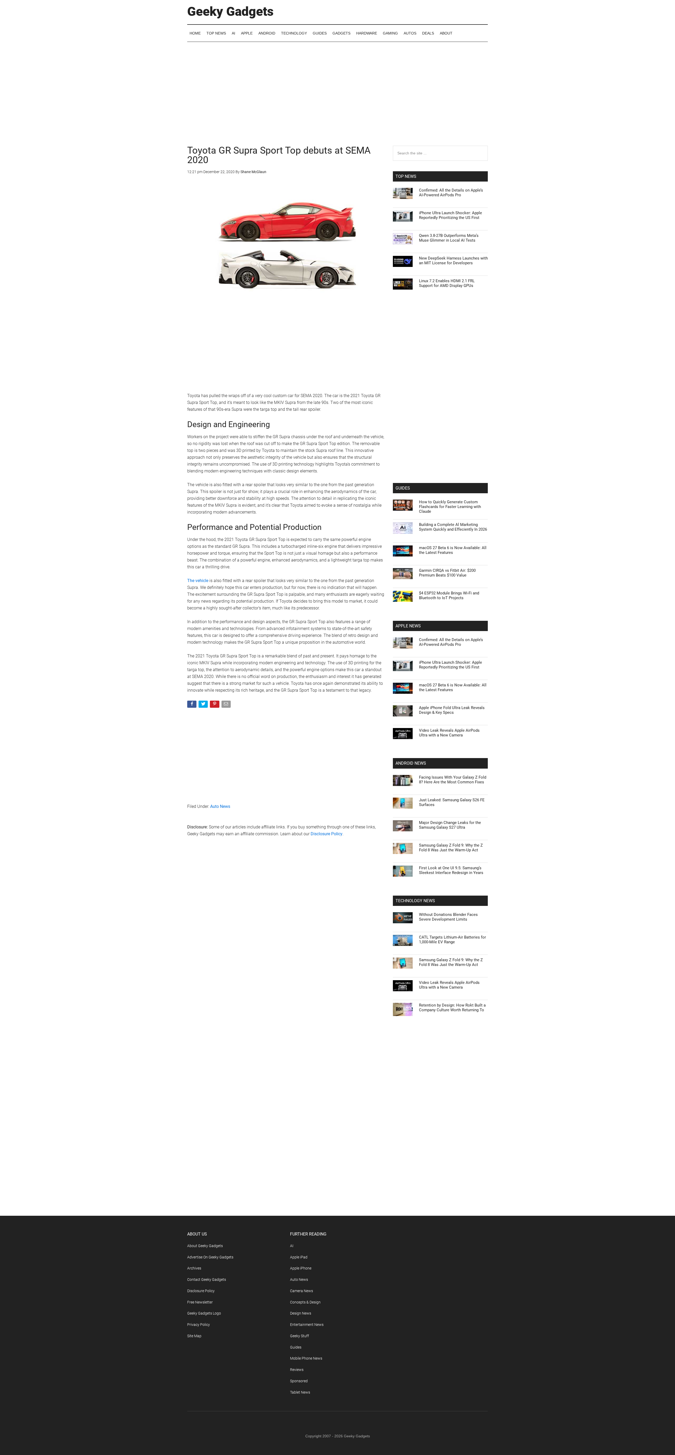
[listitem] (337, 714)
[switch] (403, 726)
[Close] (429, 643)
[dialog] (337, 727)
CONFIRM (301, 804)
